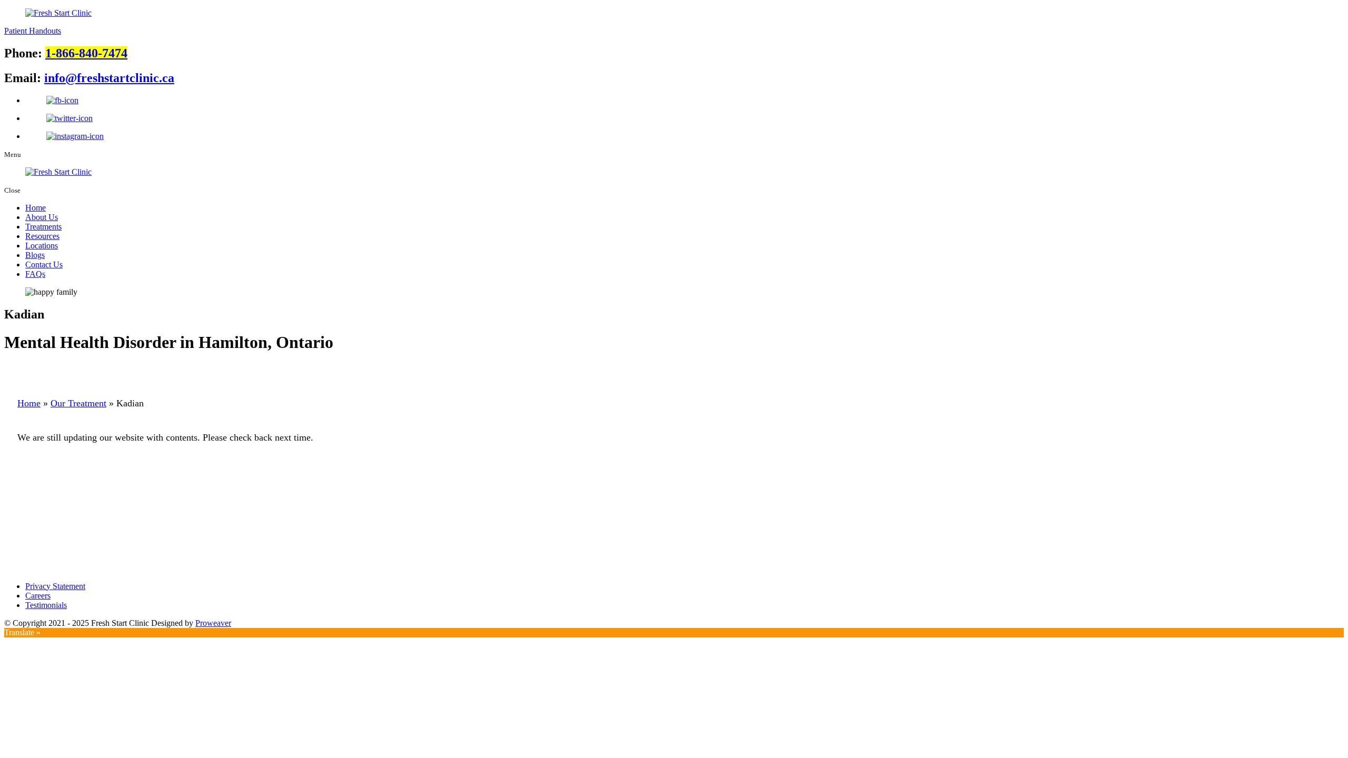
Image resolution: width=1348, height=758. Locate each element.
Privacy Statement (55, 586)
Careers (38, 595)
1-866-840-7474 (86, 53)
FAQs (35, 274)
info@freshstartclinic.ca (109, 78)
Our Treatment (78, 403)
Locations (41, 245)
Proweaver (213, 623)
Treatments (43, 226)
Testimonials (46, 605)
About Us (41, 217)
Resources (42, 236)
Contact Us (44, 264)
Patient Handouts (32, 30)
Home (35, 207)
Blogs (35, 255)
